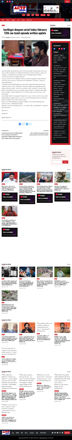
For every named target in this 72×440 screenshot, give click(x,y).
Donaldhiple (57, 103)
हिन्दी (33, 15)
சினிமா (3, 25)
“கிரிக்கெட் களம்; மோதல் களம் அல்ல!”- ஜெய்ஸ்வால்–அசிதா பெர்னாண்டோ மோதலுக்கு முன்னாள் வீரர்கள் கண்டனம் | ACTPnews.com (9, 419)
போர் (55, 59)
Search (65, 162)
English (28, 15)
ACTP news (43, 438)
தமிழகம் (64, 57)
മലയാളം (43, 15)
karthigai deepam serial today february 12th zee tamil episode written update (25, 31)
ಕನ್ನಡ (48, 15)
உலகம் (55, 57)
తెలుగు (37, 15)
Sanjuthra (8, 37)
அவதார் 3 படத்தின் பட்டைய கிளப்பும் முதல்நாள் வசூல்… (59, 133)
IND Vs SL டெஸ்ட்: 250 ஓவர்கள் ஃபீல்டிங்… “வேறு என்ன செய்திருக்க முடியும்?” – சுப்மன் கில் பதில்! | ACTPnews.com (44, 387)
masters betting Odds (59, 120)
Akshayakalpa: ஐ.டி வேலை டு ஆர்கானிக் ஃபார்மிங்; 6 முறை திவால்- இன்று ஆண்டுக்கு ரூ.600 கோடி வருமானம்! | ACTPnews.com (61, 282)
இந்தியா (61, 55)
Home (3, 20)
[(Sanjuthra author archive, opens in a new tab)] (3, 38)
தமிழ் (24, 15)
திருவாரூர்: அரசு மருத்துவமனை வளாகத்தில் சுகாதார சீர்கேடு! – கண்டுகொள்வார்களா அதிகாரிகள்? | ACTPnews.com (61, 188)
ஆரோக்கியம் (56, 55)
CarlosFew (56, 65)
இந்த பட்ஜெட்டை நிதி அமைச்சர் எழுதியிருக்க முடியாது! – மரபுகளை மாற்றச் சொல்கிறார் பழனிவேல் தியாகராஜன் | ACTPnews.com (9, 188)
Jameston (56, 131)
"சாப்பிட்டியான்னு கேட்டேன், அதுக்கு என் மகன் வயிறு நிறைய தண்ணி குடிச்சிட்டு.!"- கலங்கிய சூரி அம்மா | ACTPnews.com (9, 360)
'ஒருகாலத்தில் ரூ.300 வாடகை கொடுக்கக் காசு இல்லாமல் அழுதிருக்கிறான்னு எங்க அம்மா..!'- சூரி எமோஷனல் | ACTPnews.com (44, 337)
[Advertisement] (36, 252)
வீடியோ (55, 62)
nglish (67, 1)
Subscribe (67, 432)
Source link (5, 113)
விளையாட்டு (60, 59)
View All (68, 25)
